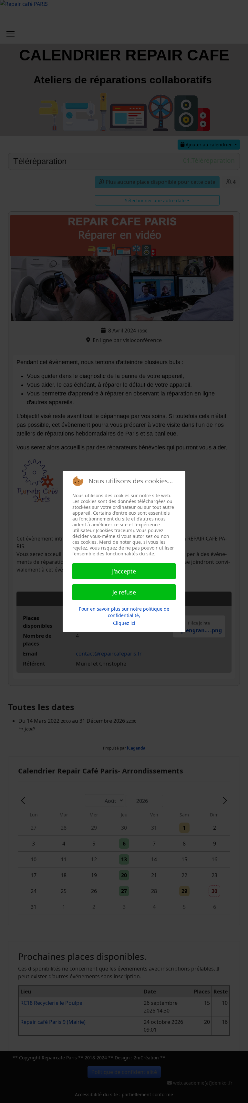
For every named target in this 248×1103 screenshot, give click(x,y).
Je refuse (124, 592)
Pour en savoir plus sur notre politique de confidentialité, (124, 612)
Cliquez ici (124, 623)
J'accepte (124, 571)
